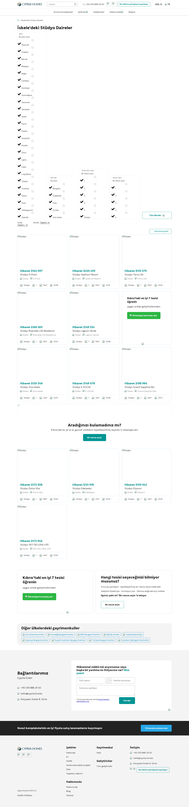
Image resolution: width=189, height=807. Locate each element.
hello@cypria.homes (31, 693)
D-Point (36, 278)
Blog (68, 791)
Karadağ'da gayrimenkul (62, 634)
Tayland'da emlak (134, 634)
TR (169, 4)
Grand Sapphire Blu (146, 391)
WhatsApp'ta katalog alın (40, 596)
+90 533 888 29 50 (95, 4)
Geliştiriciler (98, 12)
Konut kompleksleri (63, 12)
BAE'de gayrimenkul (90, 634)
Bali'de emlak (112, 634)
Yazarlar (70, 795)
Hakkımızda (115, 12)
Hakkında (70, 752)
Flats (99, 752)
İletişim (132, 12)
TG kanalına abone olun (156, 728)
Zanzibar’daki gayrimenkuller (135, 640)
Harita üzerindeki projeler (78, 765)
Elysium (141, 492)
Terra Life (142, 278)
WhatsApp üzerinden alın (145, 315)
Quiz (68, 769)
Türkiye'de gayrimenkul (103, 640)
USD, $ (158, 4)
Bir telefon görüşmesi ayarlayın (134, 4)
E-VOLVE (89, 391)
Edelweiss (90, 492)
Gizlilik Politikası (24, 795)
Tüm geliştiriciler (104, 766)
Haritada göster (161, 231)
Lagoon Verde (92, 335)
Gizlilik (69, 761)
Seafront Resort (93, 278)
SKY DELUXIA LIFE (42, 548)
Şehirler (82, 12)
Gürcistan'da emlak (34, 634)
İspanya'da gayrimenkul (36, 640)
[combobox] (109, 680)
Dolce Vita (37, 492)
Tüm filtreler (155, 215)
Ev (18, 20)
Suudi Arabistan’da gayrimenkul (70, 640)
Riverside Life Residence (44, 335)
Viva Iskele (38, 391)
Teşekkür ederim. (74, 773)
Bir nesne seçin (94, 437)
